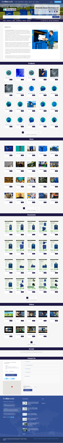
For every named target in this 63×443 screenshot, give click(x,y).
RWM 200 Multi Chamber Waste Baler (45, 93)
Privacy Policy (49, 438)
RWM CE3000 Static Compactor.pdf (57, 290)
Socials (29, 20)
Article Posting (40, 438)
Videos (24, 20)
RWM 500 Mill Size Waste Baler (56, 109)
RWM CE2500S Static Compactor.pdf (45, 290)
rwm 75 (18, 319)
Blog (33, 1)
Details (11, 79)
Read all (24, 433)
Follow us (43, 403)
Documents (19, 20)
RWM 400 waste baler (31, 109)
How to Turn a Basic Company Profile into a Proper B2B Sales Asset (33, 408)
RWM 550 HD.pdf (8, 290)
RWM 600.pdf (7, 271)
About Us (30, 1)
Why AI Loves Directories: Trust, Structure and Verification (33, 419)
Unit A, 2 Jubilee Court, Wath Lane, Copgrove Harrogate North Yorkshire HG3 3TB (12, 368)
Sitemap (45, 438)
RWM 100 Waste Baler (20, 93)
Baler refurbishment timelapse (10, 334)
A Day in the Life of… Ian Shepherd (22, 200)
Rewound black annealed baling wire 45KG (12, 93)
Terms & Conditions (55, 438)
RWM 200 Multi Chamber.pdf (21, 271)
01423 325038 (54, 10)
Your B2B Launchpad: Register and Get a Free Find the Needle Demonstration (33, 424)
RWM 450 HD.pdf (53, 271)
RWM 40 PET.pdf (30, 271)
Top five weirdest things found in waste (34, 200)
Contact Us (37, 1)
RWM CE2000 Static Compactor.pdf (34, 290)
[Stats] (14, 378)
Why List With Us (21, 1)
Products (9, 20)
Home (16, 1)
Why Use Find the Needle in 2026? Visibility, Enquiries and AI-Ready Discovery (33, 403)
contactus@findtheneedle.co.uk (9, 405)
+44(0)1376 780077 (10, 413)
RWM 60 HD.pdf (19, 290)
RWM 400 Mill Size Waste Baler (22, 109)
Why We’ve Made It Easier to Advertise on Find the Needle (32, 414)
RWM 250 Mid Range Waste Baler (56, 93)
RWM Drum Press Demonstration (44, 334)
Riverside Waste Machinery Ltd (47, 8)
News (13, 20)
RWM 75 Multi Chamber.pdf (43, 271)
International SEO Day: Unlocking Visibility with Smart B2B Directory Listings (33, 429)
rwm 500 (29, 319)
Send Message (27, 390)
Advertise (26, 1)
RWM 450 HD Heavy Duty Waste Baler (45, 109)
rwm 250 (40, 319)
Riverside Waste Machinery (9, 319)
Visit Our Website (54, 20)
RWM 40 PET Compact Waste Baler (11, 109)
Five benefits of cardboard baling (10, 200)
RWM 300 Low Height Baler (32, 334)
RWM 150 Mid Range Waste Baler (33, 93)
